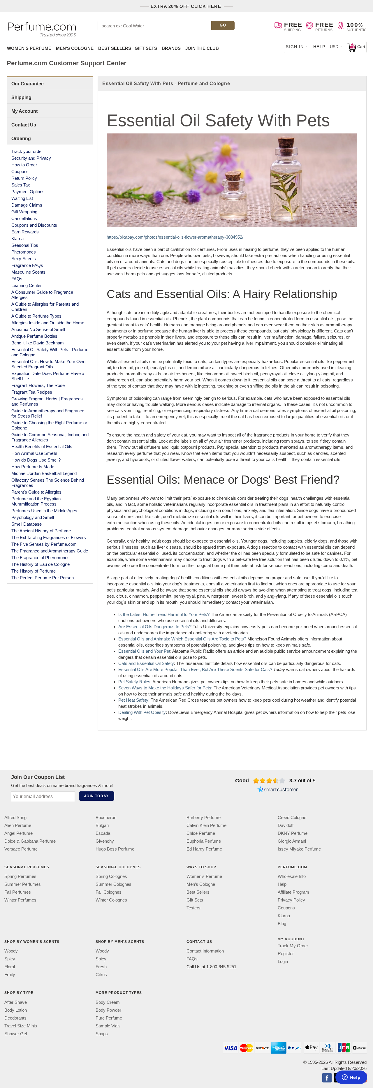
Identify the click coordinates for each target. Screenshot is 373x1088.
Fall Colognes (109, 892)
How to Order (24, 164)
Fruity (9, 974)
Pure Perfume (109, 1017)
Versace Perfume (21, 848)
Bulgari (102, 825)
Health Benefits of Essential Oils (41, 446)
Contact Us (23, 124)
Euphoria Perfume (203, 841)
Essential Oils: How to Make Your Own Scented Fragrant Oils (48, 364)
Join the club (202, 48)
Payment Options (28, 191)
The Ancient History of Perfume (41, 530)
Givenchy (105, 841)
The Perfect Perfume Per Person (42, 577)
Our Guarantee (27, 83)
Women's (29, 48)
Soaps (102, 1033)
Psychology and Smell (32, 517)
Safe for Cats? (258, 669)
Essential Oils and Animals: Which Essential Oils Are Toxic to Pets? (182, 638)
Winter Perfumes (20, 900)
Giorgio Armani (292, 841)
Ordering (21, 138)
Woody (11, 951)
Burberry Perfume (203, 817)
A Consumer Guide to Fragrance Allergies (42, 295)
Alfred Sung (15, 817)
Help (319, 46)
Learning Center (26, 285)
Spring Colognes (111, 876)
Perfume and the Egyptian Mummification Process (36, 501)
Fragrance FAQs (27, 265)
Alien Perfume (17, 825)
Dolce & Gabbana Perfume (30, 841)
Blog (282, 923)
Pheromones (23, 251)
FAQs (16, 278)
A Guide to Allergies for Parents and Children (45, 307)
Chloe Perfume (200, 833)
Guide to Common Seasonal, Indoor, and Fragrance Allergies (50, 437)
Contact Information (205, 951)
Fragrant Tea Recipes (31, 392)
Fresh (101, 966)
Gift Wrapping (24, 211)
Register (286, 953)
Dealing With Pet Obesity (142, 712)
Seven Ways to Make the (142, 687)
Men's (75, 48)
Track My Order (293, 945)
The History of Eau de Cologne (40, 564)
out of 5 (302, 781)
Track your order (27, 151)
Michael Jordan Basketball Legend (44, 473)
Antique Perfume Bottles (34, 336)
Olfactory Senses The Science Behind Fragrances (47, 483)
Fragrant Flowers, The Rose (38, 385)
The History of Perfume (33, 570)
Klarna (17, 238)
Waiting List (22, 198)
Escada (103, 833)
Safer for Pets (197, 687)
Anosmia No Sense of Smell (38, 329)
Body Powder (108, 1010)
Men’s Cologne (200, 884)
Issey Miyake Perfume (299, 848)
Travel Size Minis (20, 1025)
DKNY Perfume (292, 833)
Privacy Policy (291, 900)
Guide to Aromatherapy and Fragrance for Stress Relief (47, 413)
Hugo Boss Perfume (115, 848)
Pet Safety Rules (134, 681)
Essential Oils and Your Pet (144, 651)
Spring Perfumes (20, 876)
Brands (171, 48)
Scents (237, 669)
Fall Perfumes (17, 892)
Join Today (96, 796)
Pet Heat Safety (133, 700)
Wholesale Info (292, 876)
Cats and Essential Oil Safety (146, 663)
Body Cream (108, 1002)
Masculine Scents (28, 272)
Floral (9, 966)
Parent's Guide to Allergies (36, 492)
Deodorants (15, 1017)
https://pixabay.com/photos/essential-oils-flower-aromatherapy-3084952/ (175, 237)
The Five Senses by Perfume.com (44, 544)
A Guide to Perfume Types (36, 316)
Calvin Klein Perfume (206, 825)
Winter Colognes (111, 900)
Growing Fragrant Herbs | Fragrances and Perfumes (47, 401)
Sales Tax (20, 184)
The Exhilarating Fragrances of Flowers (48, 537)
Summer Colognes (113, 884)
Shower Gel (15, 1033)
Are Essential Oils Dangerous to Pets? (154, 626)
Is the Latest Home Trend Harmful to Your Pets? (164, 614)
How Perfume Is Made (32, 466)
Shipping (21, 97)
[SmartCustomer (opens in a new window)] (277, 789)
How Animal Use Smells (34, 453)
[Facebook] (327, 1078)
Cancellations (24, 218)
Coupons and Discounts (34, 225)
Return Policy (24, 178)
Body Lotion (15, 1010)
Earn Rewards (25, 231)
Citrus (101, 974)
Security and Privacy (31, 158)
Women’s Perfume (204, 876)
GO (223, 25)
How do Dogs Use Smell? (36, 459)
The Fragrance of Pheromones (40, 557)
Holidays (175, 687)
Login (283, 961)
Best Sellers (114, 48)
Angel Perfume (18, 833)
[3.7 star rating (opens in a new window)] (269, 781)
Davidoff (285, 825)
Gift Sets (146, 48)
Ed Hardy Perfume (204, 848)
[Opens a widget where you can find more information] (351, 1078)
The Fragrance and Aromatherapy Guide (49, 550)
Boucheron (106, 817)
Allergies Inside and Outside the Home (47, 322)
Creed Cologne (292, 817)
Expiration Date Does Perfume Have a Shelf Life (47, 376)
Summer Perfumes (22, 884)
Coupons (20, 171)
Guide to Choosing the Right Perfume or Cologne (49, 425)
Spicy (9, 959)
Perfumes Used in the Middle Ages (44, 510)
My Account (24, 111)
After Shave (15, 1002)
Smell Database (26, 524)
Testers (193, 908)
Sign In (295, 46)
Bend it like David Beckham (37, 342)
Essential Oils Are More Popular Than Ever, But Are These (174, 669)
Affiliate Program (293, 892)
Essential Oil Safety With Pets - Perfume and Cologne (49, 352)
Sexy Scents (23, 258)
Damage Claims (26, 205)
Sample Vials (108, 1025)
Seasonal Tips (24, 245)
